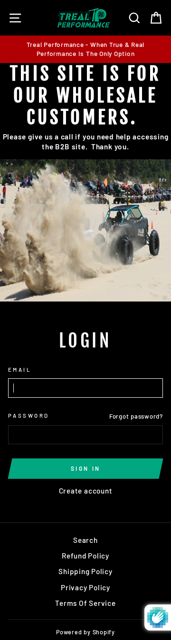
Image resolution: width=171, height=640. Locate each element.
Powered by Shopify (85, 632)
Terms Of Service (85, 603)
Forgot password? (136, 416)
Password (28, 415)
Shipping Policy (85, 571)
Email (19, 369)
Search (85, 540)
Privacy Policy (85, 587)
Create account (86, 490)
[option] (85, 49)
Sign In (86, 468)
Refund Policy (85, 555)
